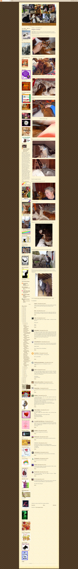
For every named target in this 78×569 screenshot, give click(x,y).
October (25, 366)
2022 (23, 311)
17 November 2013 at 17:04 (48, 362)
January (25, 376)
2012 (23, 377)
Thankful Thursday (26, 328)
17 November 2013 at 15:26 (43, 330)
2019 (23, 315)
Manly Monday (25, 331)
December (25, 322)
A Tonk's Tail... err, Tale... (26, 290)
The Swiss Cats (36, 471)
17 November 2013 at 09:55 (41, 303)
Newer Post (33, 505)
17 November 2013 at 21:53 (42, 395)
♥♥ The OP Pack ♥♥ (37, 341)
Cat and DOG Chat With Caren (39, 421)
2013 (23, 321)
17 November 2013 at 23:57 (49, 421)
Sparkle (35, 303)
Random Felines (36, 388)
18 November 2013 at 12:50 (43, 471)
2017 (23, 317)
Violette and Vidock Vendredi (26, 336)
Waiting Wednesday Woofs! (26, 349)
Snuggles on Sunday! (26, 343)
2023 (23, 310)
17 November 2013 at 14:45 (41, 317)
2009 (23, 381)
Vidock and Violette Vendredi (26, 327)
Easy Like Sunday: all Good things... (26, 288)
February (25, 375)
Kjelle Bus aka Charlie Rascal (39, 362)
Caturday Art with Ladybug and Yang (26, 301)
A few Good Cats (25, 287)
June (24, 371)
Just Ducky (36, 430)
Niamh (35, 369)
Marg (35, 310)
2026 (23, 307)
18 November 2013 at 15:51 (40, 479)
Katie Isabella (36, 330)
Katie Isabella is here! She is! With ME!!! (26, 296)
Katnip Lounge (36, 436)
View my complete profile (25, 181)
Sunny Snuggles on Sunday (26, 362)
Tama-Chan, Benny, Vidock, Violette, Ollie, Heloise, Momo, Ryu (26, 150)
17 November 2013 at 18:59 (48, 381)
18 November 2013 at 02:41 (44, 458)
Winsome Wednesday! (26, 357)
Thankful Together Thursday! (25, 347)
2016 (23, 318)
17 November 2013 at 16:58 (43, 353)
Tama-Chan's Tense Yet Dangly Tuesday (26, 359)
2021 (23, 312)
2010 (23, 380)
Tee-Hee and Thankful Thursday (26, 338)
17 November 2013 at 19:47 (44, 388)
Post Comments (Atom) (39, 507)
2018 (23, 316)
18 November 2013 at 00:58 (42, 430)
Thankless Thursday (26, 356)
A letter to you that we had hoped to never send (26, 292)
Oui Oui (35, 464)
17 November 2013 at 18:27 (41, 369)
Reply (35, 307)
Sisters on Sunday (25, 353)
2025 (23, 308)
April (24, 373)
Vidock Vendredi (25, 345)
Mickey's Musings (37, 409)
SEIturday (24, 334)
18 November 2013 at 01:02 (44, 436)
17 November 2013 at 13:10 (40, 310)
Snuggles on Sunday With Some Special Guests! (26, 333)
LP (34, 479)
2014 (23, 320)
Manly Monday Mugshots (26, 360)
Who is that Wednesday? (26, 339)
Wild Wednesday (25, 329)
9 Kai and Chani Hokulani (25, 284)
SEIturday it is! (25, 354)
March (24, 374)
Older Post (54, 505)
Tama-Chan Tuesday (26, 330)
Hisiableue (36, 395)
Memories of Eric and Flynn (38, 381)
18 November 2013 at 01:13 (42, 442)
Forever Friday (25, 355)
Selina (35, 317)
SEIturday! (24, 325)
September (25, 367)
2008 (23, 382)
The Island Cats (36, 458)
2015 (23, 319)
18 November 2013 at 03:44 (41, 464)
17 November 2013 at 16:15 (45, 341)
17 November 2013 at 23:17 (44, 409)
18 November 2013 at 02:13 (44, 452)
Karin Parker (36, 353)
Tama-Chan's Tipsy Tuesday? (25, 341)
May (24, 372)
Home (44, 505)
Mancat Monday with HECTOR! (26, 352)
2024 (23, 309)
